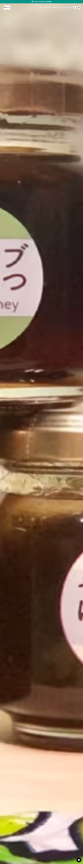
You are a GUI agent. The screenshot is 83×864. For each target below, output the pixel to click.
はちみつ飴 (8, 23)
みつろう (7, 26)
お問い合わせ (68, 7)
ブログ (61, 7)
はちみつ (7, 18)
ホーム (41, 7)
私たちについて (48, 7)
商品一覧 (56, 7)
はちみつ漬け (8, 21)
